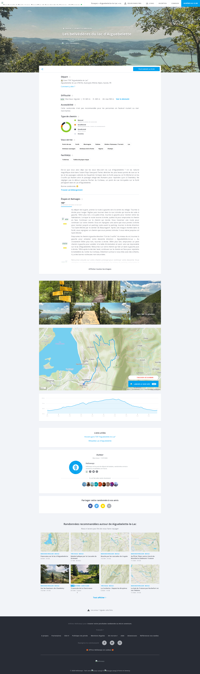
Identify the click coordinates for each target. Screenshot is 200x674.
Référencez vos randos (149, 635)
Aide (122, 635)
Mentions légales (98, 635)
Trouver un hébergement (72, 190)
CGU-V (66, 635)
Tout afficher (99, 597)
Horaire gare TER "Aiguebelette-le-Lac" (100, 437)
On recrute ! (113, 635)
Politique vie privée (80, 635)
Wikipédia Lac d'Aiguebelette (100, 441)
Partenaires (56, 635)
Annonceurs (132, 635)
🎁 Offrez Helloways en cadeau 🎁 (100, 650)
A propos (44, 635)
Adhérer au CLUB (191, 3)
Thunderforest (136, 389)
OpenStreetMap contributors (152, 389)
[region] (100, 359)
